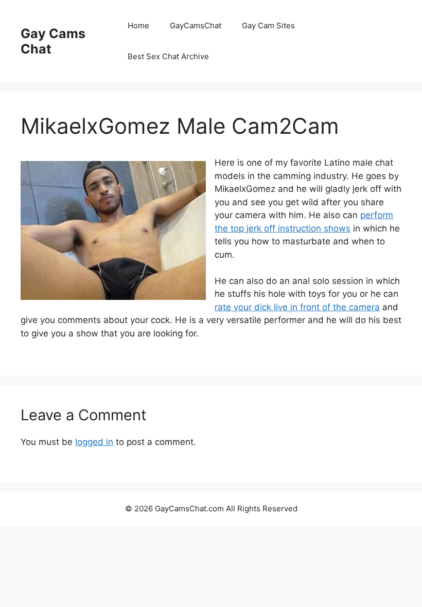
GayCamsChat (195, 25)
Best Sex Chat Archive (168, 56)
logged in (94, 442)
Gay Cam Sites (268, 25)
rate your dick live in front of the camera (297, 307)
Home (138, 25)
